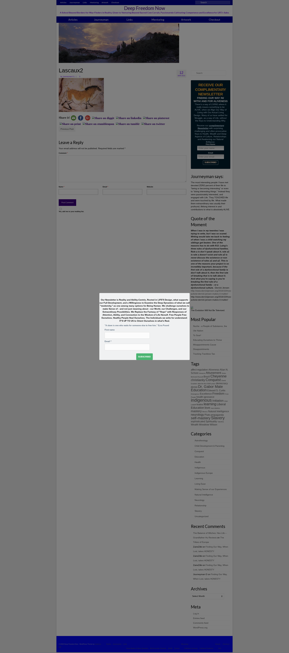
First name (110, 330)
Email (108, 341)
